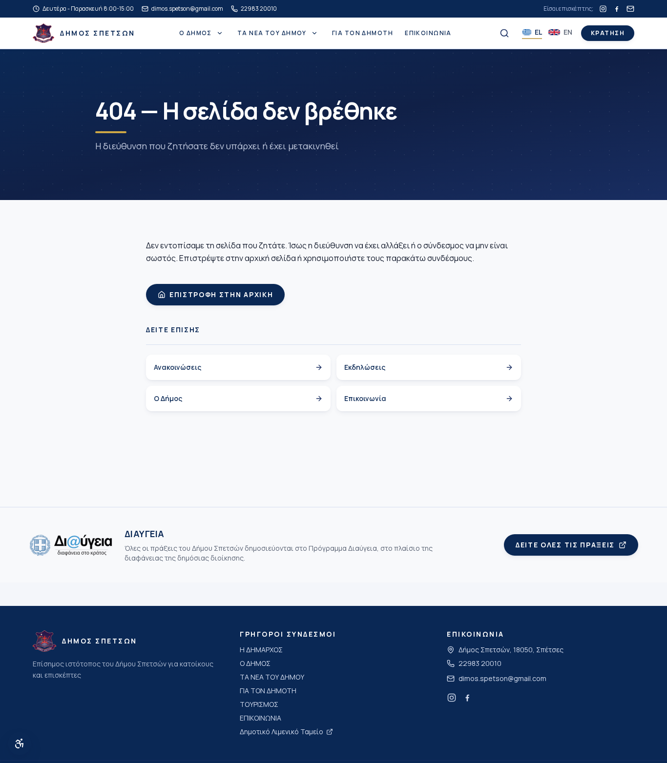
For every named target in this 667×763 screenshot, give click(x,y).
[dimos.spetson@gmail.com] (630, 9)
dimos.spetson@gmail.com (502, 678)
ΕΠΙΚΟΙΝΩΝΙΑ (428, 33)
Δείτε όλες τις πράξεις (565, 544)
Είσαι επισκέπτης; (568, 9)
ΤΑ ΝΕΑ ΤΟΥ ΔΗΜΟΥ (272, 33)
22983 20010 (480, 663)
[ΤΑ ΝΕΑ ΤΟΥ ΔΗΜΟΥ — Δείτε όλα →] (314, 33)
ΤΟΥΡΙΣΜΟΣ (259, 704)
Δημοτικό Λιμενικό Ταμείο (281, 731)
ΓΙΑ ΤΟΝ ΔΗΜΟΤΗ (362, 33)
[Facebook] (617, 9)
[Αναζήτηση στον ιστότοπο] (504, 33)
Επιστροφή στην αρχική (221, 294)
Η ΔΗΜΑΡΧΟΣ (261, 649)
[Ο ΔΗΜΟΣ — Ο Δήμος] (220, 33)
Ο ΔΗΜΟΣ (195, 33)
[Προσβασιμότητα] (19, 743)
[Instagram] (603, 9)
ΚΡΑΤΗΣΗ (608, 33)
